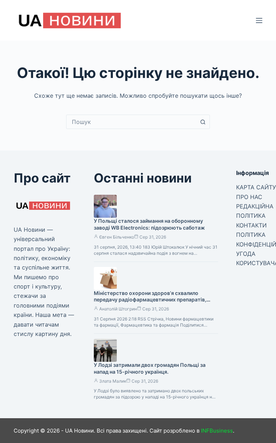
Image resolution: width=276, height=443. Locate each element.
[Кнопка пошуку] (203, 122)
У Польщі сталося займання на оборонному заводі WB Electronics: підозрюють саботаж (149, 224)
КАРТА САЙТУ (256, 187)
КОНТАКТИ (251, 225)
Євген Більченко (116, 237)
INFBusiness (217, 430)
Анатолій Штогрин (118, 309)
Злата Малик (112, 381)
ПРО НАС (249, 196)
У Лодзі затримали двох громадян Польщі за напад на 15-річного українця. (150, 368)
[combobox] (131, 122)
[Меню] (259, 20)
